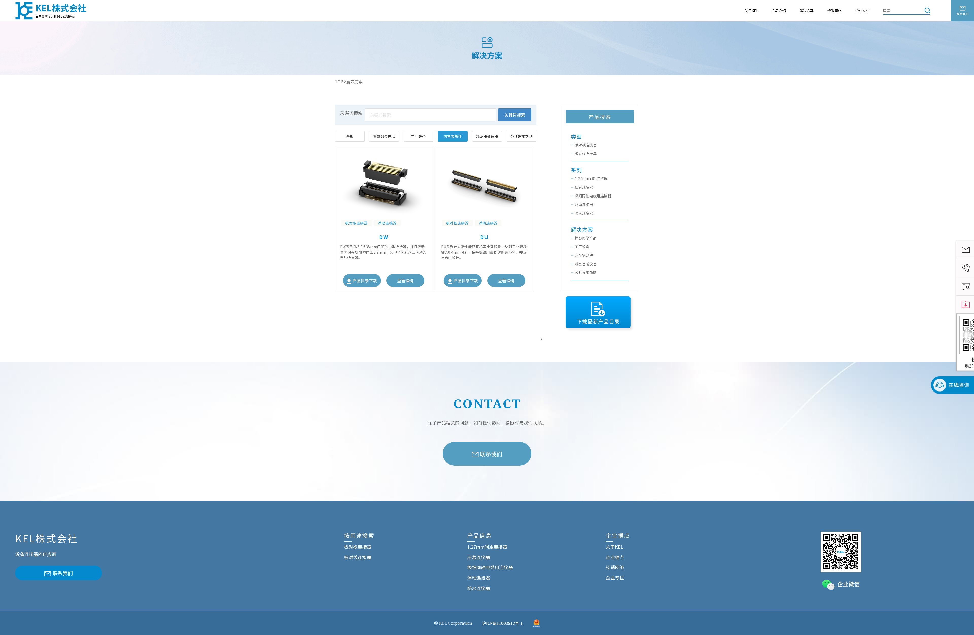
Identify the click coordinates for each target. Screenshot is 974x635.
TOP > (340, 81)
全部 (350, 136)
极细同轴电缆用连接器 (593, 195)
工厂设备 (418, 136)
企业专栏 (862, 10)
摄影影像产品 (384, 136)
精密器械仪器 (487, 136)
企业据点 (615, 557)
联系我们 (491, 454)
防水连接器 (584, 213)
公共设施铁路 (521, 136)
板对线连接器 (586, 153)
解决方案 (806, 10)
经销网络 (834, 10)
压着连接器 (584, 187)
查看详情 (405, 281)
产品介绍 (779, 10)
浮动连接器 (584, 204)
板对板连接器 (586, 145)
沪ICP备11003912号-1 (502, 623)
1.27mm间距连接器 (591, 178)
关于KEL (751, 10)
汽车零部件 (453, 136)
